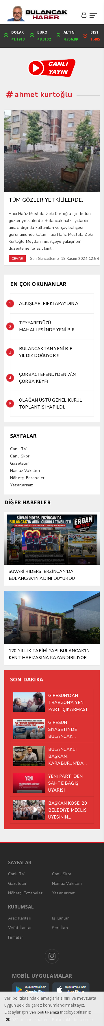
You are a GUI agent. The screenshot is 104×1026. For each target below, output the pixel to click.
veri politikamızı (44, 1012)
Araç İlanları (19, 918)
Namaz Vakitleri (25, 470)
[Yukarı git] (92, 1014)
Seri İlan (60, 928)
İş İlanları (61, 918)
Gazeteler (19, 463)
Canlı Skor (19, 456)
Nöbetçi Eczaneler (27, 478)
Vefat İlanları (20, 928)
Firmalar (15, 937)
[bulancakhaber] (37, 13)
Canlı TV (18, 449)
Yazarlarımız (21, 485)
